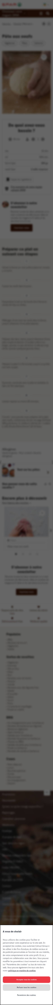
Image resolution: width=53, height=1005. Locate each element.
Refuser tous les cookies (26, 987)
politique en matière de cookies (22, 970)
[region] (26, 965)
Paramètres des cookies (26, 995)
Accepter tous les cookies (26, 979)
